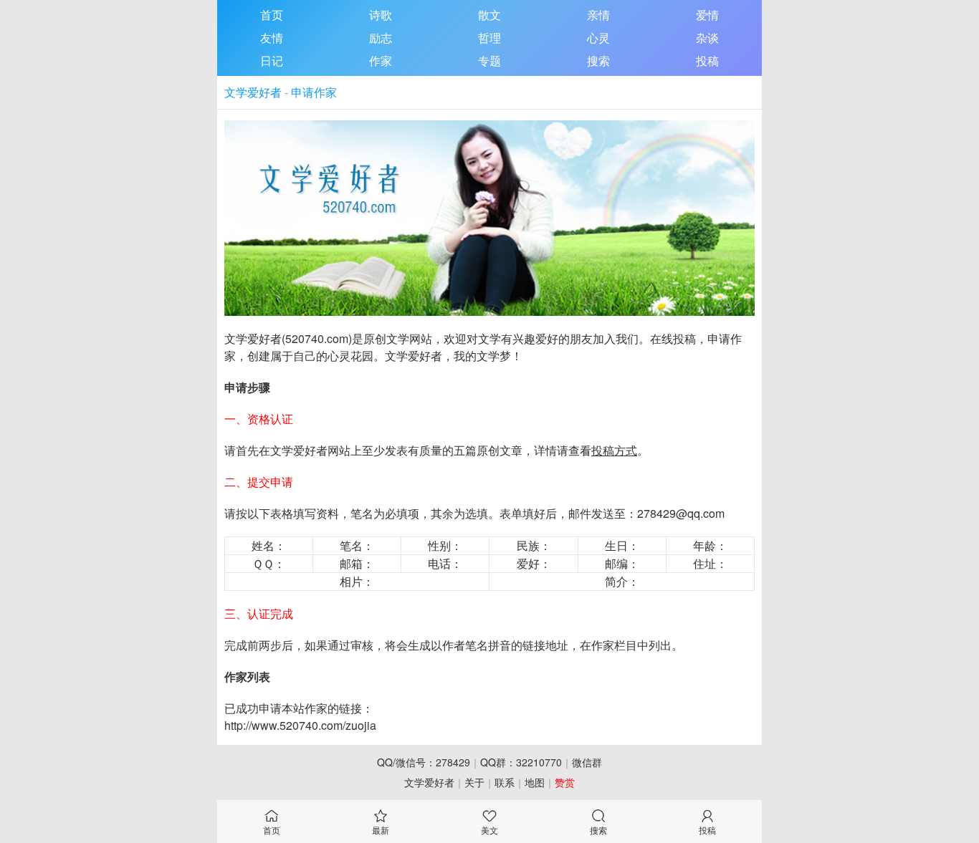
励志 (380, 37)
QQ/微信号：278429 (423, 762)
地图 (535, 782)
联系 (505, 782)
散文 (489, 14)
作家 (380, 60)
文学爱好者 (253, 92)
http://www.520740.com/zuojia (300, 725)
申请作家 (314, 92)
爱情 (707, 14)
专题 (489, 60)
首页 (271, 14)
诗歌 (380, 14)
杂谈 (707, 37)
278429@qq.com (681, 513)
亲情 (598, 14)
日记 (271, 60)
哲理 (489, 37)
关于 (474, 782)
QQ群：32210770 (521, 762)
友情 (271, 37)
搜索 (598, 60)
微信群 (587, 762)
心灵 (598, 37)
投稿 (707, 60)
